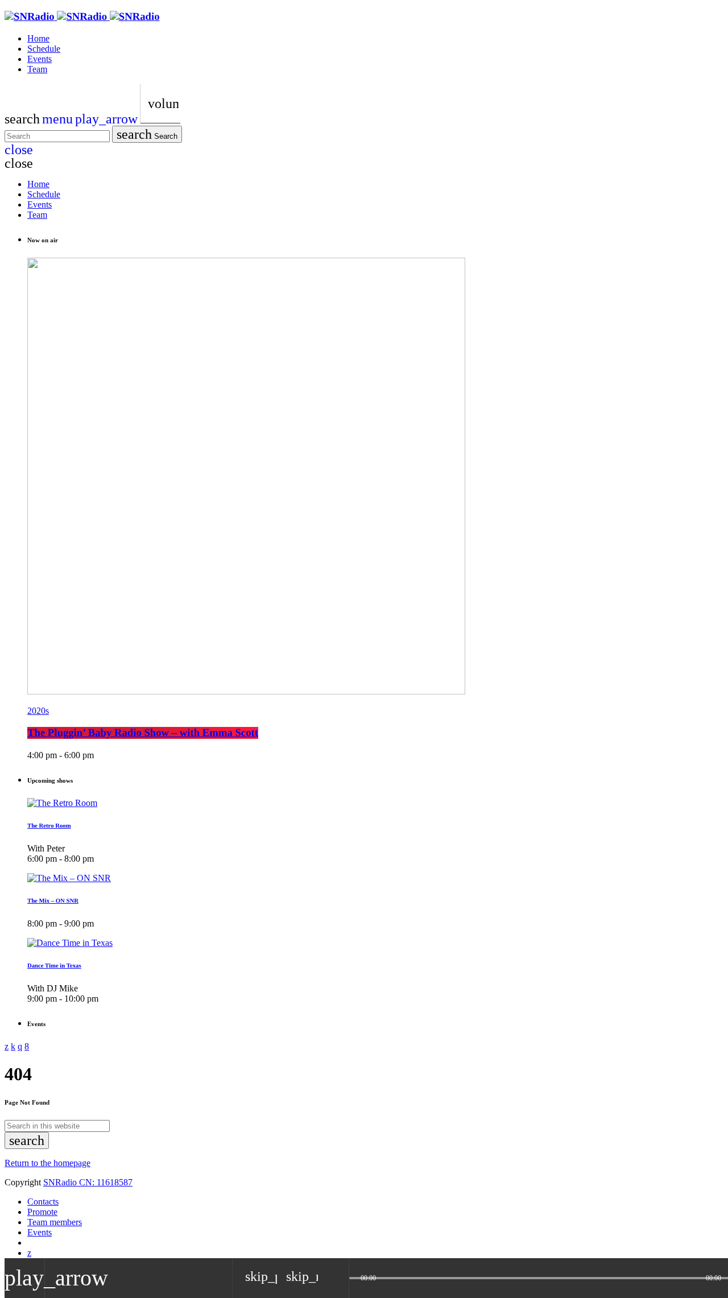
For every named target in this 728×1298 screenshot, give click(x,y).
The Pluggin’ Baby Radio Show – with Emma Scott (142, 733)
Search (147, 134)
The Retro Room (49, 825)
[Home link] (82, 17)
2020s (38, 711)
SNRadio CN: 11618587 (88, 1182)
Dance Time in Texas (54, 965)
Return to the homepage (47, 1163)
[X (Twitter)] (29, 1253)
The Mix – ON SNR (52, 901)
